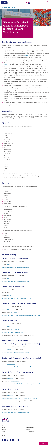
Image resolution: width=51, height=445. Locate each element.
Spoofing (4, 429)
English (3, 435)
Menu (5, 2)
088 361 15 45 (11, 278)
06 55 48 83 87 (15, 381)
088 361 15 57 (11, 264)
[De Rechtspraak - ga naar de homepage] (5, 419)
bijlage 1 (26, 55)
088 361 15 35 (11, 378)
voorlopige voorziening (17, 102)
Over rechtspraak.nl (30, 431)
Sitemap (4, 426)
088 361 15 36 (11, 350)
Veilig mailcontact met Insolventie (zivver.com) (15, 332)
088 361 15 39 (11, 395)
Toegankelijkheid (30, 427)
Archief (3, 431)
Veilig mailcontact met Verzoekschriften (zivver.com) (16, 298)
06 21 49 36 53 (15, 312)
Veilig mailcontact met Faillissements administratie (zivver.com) (19, 398)
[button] (43, 443)
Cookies (3, 427)
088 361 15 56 (11, 310)
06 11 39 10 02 (15, 329)
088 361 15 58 (11, 295)
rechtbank (33, 45)
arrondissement (29, 81)
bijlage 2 (6, 64)
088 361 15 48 (11, 327)
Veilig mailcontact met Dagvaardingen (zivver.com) (16, 267)
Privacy (27, 426)
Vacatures (28, 429)
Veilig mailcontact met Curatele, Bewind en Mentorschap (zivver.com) (21, 315)
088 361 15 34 (11, 364)
